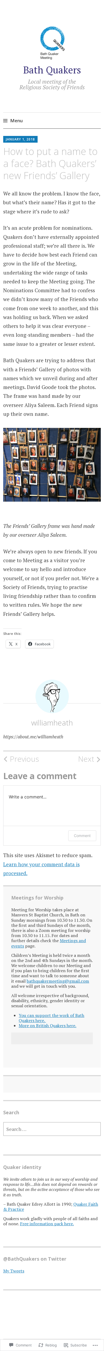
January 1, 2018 (20, 139)
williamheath (52, 722)
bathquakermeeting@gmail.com (58, 981)
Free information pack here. (47, 1224)
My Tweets (13, 1271)
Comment (82, 835)
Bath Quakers (52, 70)
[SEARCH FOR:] (52, 1129)
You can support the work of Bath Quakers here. (51, 1017)
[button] (52, 471)
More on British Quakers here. (47, 1025)
